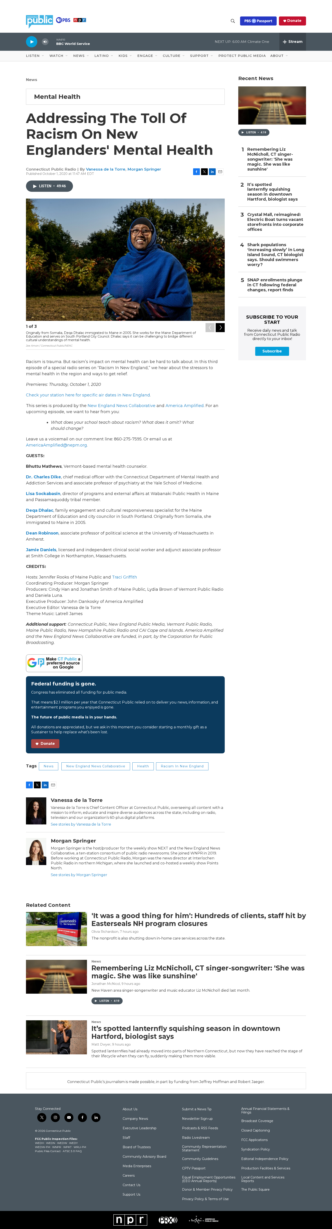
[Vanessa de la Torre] (36, 810)
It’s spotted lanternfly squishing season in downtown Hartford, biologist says (272, 192)
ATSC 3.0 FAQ (72, 1151)
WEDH (39, 1143)
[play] (31, 41)
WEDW (62, 1143)
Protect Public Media (242, 56)
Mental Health (57, 96)
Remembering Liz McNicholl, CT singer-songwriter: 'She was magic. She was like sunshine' (270, 159)
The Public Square (255, 1190)
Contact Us (131, 1185)
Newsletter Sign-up (197, 1119)
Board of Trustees (137, 1147)
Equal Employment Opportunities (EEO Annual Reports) (208, 1179)
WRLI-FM (80, 1147)
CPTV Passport (194, 1168)
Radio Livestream (196, 1138)
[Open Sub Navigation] (43, 56)
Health (143, 766)
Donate (294, 21)
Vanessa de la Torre (105, 169)
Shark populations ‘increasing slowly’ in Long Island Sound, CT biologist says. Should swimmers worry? (275, 255)
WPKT (67, 1147)
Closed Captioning (255, 1130)
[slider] (52, 41)
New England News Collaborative (121, 405)
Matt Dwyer (100, 1044)
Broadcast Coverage (257, 1121)
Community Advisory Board (144, 1157)
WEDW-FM (42, 1147)
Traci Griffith (124, 577)
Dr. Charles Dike (43, 476)
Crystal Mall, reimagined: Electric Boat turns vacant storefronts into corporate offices (275, 222)
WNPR (56, 1147)
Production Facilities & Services (265, 1168)
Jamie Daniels (41, 549)
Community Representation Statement (204, 1148)
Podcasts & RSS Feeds (200, 1128)
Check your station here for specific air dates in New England (88, 395)
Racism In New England (182, 766)
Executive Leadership (140, 1128)
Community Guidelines (200, 1159)
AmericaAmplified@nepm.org (56, 445)
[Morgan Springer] (36, 851)
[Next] (220, 327)
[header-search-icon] (233, 21)
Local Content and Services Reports (262, 1179)
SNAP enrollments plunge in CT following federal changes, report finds (274, 285)
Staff (126, 1138)
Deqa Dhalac (39, 510)
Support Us (131, 1195)
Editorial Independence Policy (264, 1159)
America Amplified (185, 405)
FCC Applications (254, 1140)
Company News (135, 1119)
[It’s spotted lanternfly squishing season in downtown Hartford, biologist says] (56, 1037)
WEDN (50, 1143)
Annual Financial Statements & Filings (265, 1110)
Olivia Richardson (104, 932)
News (31, 79)
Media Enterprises (137, 1166)
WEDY (73, 1143)
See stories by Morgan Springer (79, 875)
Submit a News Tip (197, 1109)
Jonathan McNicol (105, 984)
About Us (130, 1109)
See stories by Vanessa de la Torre (81, 824)
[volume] (45, 42)
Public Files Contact (48, 1151)
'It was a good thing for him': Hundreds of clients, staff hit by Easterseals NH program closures (198, 920)
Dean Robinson (42, 533)
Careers (129, 1176)
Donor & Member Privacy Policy (207, 1190)
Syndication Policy (255, 1149)
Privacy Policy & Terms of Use (205, 1199)
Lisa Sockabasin (43, 493)
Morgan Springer (144, 169)
